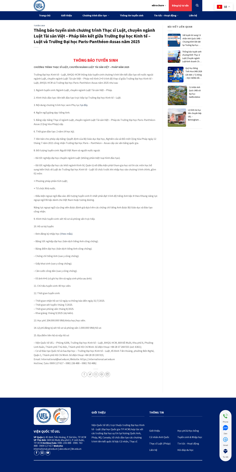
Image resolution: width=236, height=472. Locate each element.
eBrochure (158, 5)
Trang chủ (44, 15)
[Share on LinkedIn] (107, 374)
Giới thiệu (66, 15)
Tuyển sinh (39, 26)
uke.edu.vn (64, 449)
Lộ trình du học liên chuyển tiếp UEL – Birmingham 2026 (194, 115)
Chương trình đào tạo (95, 15)
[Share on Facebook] (84, 374)
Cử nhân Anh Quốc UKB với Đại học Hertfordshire (195, 92)
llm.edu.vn (76, 449)
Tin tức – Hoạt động (165, 15)
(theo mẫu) (66, 234)
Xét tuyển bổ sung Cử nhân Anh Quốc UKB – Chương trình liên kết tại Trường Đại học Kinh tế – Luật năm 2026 (192, 40)
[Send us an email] (42, 452)
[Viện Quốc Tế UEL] (53, 5)
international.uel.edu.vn (46, 449)
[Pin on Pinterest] (101, 374)
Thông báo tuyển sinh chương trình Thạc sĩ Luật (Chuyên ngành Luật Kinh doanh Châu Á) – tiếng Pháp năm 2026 (192, 56)
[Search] (197, 5)
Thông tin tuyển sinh (131, 15)
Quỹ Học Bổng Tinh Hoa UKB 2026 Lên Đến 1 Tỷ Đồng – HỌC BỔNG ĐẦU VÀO (193, 73)
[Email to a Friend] (96, 374)
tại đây (83, 105)
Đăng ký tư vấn (180, 5)
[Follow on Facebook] (36, 452)
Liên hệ (193, 15)
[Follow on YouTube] (47, 452)
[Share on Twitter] (90, 374)
